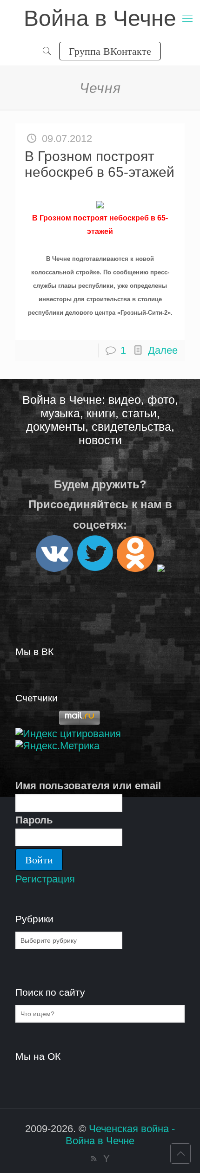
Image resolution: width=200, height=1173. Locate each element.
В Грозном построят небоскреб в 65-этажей (99, 164)
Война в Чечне (100, 18)
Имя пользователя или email (88, 785)
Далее (163, 350)
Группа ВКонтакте (110, 51)
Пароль (34, 820)
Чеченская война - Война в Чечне (120, 1135)
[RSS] (94, 1158)
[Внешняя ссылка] (54, 568)
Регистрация (45, 879)
